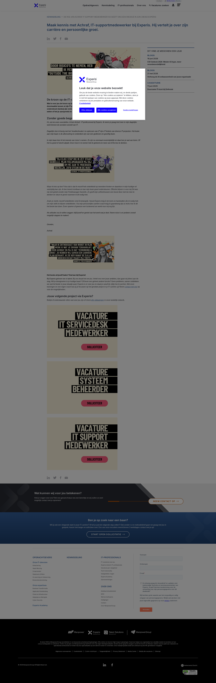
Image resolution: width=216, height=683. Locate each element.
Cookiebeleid (85, 103)
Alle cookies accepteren (107, 110)
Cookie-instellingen (130, 110)
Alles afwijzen (86, 110)
